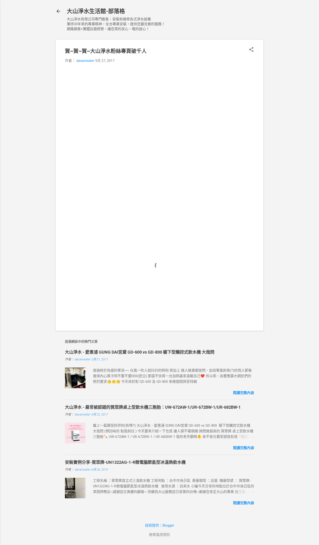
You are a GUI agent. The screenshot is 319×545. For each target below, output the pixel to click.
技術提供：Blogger (159, 525)
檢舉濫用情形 (159, 535)
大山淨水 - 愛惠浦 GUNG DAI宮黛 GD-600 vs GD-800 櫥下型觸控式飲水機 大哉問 (139, 352)
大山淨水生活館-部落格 (96, 11)
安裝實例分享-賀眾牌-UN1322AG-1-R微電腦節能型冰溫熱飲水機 (125, 462)
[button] (251, 50)
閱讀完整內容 (243, 393)
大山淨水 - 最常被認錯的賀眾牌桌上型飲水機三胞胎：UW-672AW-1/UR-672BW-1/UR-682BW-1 (153, 407)
